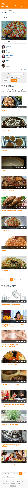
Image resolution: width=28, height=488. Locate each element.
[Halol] (5, 77)
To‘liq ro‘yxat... (23, 69)
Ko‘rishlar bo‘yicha (11, 91)
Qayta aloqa (5, 486)
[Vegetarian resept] (9, 77)
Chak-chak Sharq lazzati (4, 4)
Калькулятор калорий (21, 6)
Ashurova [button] (8, 46)
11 (24, 473)
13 (7, 476)
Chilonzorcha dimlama (7, 190)
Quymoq (3, 250)
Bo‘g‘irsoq (4, 110)
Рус (3, 13)
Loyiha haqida (5, 483)
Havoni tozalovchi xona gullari (9, 425)
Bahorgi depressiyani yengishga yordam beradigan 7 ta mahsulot (12, 325)
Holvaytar (4, 150)
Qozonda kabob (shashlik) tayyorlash (11, 210)
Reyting (18, 483)
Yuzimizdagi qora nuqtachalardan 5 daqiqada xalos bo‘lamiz (11, 345)
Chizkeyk (3, 170)
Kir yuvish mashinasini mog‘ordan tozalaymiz (10, 445)
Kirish (13, 13)
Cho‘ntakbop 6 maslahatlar (8, 465)
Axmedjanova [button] (9, 55)
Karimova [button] (8, 65)
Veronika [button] (8, 51)
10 (9, 282)
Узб (9, 13)
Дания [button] (7, 60)
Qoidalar (12, 483)
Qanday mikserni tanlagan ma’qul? (10, 304)
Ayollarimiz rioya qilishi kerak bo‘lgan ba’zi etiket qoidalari (13, 405)
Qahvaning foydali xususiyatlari (10, 384)
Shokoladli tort (5, 130)
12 (3, 476)
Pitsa (3, 38)
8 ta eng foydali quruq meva (9, 364)
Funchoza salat (5, 230)
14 (10, 476)
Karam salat (4, 271)
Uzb (6, 13)
